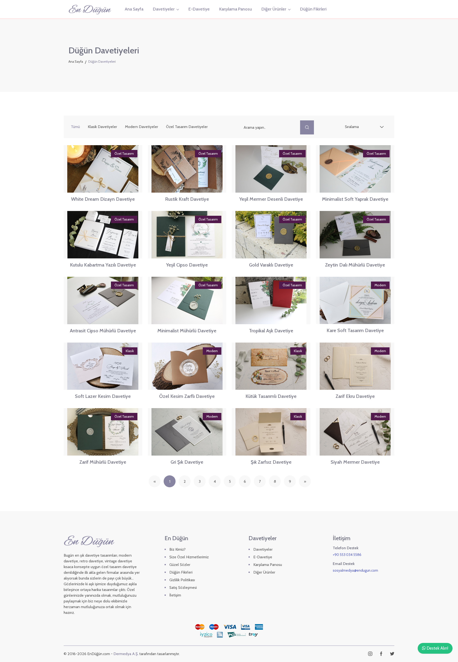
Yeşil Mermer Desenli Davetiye (271, 199)
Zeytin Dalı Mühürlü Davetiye (355, 265)
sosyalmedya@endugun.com (355, 570)
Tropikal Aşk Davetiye (271, 331)
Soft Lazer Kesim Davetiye (103, 396)
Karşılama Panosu (235, 9)
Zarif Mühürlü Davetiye (102, 462)
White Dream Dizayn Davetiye (103, 199)
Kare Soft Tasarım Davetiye (355, 330)
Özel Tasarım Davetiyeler (187, 126)
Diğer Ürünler (273, 9)
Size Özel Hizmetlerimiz (189, 557)
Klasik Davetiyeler (102, 126)
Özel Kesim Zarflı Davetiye (187, 396)
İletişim (175, 595)
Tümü (75, 126)
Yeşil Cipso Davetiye (187, 265)
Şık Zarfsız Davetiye (271, 462)
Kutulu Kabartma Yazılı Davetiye (103, 265)
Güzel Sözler (179, 564)
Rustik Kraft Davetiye (187, 199)
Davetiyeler (164, 9)
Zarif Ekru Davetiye (355, 396)
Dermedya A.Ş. (126, 654)
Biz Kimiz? (177, 549)
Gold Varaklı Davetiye (271, 265)
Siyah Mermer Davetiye (355, 462)
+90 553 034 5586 (347, 555)
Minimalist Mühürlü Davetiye (186, 331)
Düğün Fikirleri (313, 9)
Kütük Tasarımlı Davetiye (271, 396)
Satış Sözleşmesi (183, 587)
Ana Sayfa (134, 9)
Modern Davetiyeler (141, 126)
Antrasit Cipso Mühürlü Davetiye (103, 331)
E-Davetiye (199, 9)
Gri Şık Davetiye (187, 462)
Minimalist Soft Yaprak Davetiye (355, 199)
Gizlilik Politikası (182, 580)
